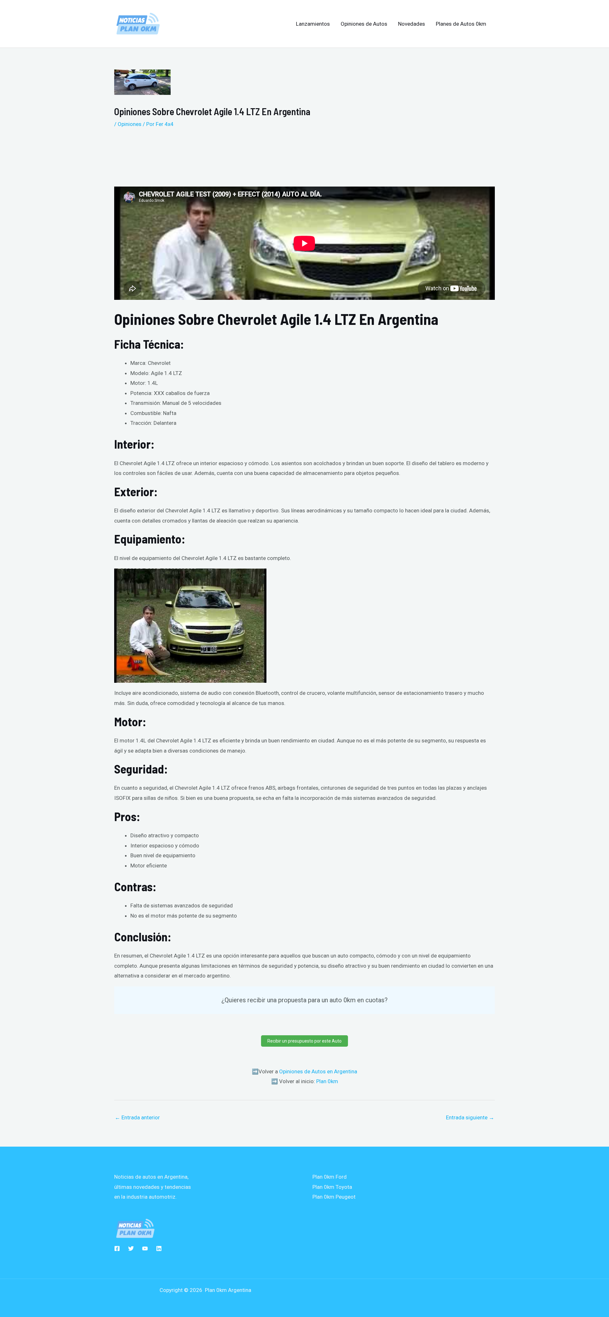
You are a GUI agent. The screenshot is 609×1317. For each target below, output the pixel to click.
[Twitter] (131, 1248)
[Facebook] (117, 1248)
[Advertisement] (272, 155)
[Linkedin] (159, 1248)
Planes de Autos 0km (461, 24)
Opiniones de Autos (364, 24)
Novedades (411, 24)
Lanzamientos (313, 24)
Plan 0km (327, 1081)
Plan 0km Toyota (332, 1187)
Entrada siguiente (470, 1117)
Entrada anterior (137, 1117)
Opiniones (129, 124)
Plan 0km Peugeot (334, 1197)
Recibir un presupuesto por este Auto (304, 1041)
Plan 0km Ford (329, 1177)
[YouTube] (145, 1248)
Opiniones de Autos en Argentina (318, 1071)
